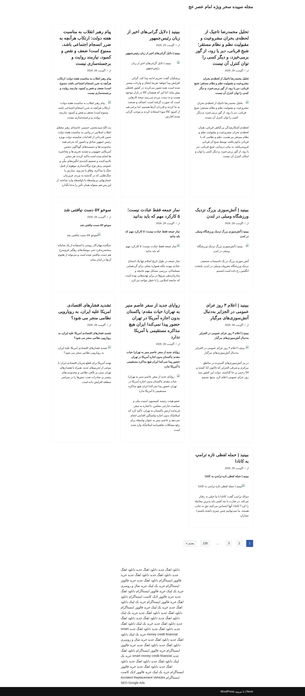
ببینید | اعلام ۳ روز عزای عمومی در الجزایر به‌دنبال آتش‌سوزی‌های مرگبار (226, 311)
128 (205, 543)
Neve (249, 691)
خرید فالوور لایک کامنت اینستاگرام (151, 596)
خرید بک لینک (156, 586)
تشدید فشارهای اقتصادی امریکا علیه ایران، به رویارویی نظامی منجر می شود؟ (84, 311)
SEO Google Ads (133, 683)
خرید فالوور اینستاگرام (151, 591)
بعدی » (190, 543)
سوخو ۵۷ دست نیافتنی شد (87, 209)
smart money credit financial (152, 656)
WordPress (227, 691)
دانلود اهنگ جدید (169, 569)
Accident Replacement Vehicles (143, 677)
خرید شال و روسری (134, 586)
